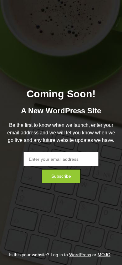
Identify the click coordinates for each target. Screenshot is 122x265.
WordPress (80, 254)
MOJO (104, 254)
